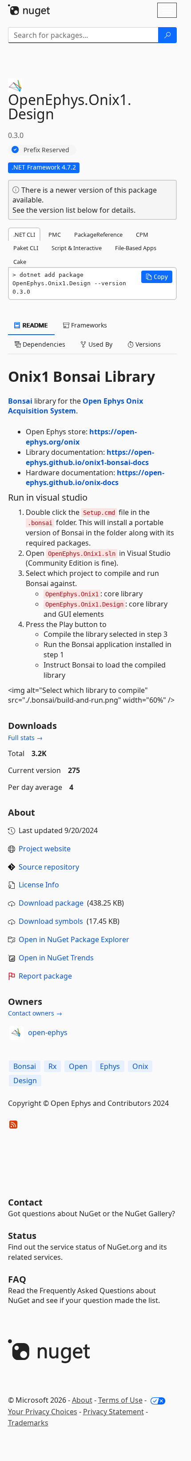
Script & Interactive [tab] (77, 248)
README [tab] (34, 325)
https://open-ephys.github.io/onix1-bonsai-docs (90, 457)
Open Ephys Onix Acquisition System (75, 406)
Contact (25, 1202)
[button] (156, 277)
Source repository (49, 867)
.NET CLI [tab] (24, 235)
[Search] (167, 35)
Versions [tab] (147, 344)
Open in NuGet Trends (56, 958)
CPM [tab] (142, 235)
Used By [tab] (99, 344)
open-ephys (48, 1032)
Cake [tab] (19, 262)
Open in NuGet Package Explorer (74, 939)
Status (22, 1236)
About (82, 1400)
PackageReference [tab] (98, 235)
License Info (39, 885)
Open (78, 1066)
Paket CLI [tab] (25, 248)
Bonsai (20, 401)
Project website (45, 849)
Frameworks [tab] (88, 325)
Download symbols (51, 921)
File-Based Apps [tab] (135, 248)
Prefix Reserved (46, 150)
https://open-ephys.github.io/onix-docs (95, 478)
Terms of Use (120, 1400)
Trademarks (28, 1423)
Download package (51, 903)
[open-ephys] (16, 1033)
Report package (45, 976)
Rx (52, 1066)
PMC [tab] (54, 235)
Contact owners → (35, 1013)
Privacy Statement (113, 1411)
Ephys (110, 1066)
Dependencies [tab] (43, 344)
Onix (140, 1066)
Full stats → (25, 737)
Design (25, 1080)
